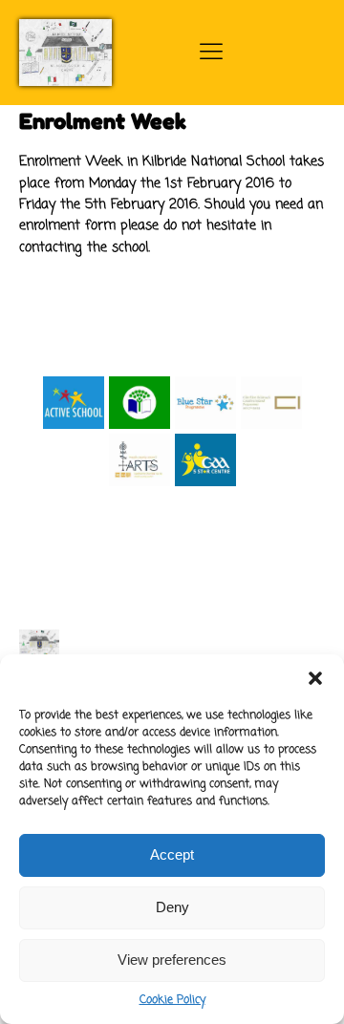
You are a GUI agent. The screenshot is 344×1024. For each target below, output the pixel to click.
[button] (315, 678)
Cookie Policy (172, 1000)
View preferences (172, 959)
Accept (172, 854)
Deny (172, 907)
